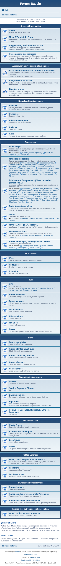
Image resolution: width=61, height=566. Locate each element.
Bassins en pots (17, 395)
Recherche (14, 468)
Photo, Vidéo (15, 425)
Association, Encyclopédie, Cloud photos (30, 66)
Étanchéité (15, 174)
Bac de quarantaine (31, 194)
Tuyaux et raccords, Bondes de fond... (44, 172)
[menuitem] (5, 10)
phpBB (17, 551)
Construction (30, 142)
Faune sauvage (16, 301)
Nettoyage (14, 265)
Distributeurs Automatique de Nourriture (38, 192)
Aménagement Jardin (30, 246)
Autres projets (24, 154)
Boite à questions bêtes (20, 206)
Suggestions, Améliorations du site (26, 45)
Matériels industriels (19, 159)
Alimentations (16, 316)
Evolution (13, 271)
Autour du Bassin (30, 420)
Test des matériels (46, 163)
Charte (12, 30)
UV (42, 170)
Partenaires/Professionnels (30, 483)
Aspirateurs (42, 168)
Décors (12, 381)
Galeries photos (16, 89)
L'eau (11, 258)
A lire (11, 134)
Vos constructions (18, 231)
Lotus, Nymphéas (17, 342)
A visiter (13, 127)
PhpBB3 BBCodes (30, 554)
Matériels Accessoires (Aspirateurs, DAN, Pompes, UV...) (31, 167)
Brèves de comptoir (18, 120)
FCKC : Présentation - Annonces (24, 513)
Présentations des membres (22, 54)
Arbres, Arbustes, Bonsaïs (21, 355)
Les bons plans (16, 474)
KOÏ (11, 284)
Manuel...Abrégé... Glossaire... (23, 225)
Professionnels (16, 487)
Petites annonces (30, 455)
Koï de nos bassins (29, 288)
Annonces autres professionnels (24, 500)
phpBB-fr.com (35, 557)
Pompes (35, 170)
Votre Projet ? (15, 147)
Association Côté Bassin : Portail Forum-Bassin (32, 70)
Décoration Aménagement (30, 377)
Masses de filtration (27, 167)
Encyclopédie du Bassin (21, 81)
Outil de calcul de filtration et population (37, 219)
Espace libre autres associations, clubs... (30, 509)
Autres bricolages (36, 248)
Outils (12, 214)
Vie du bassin (30, 254)
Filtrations (26, 189)
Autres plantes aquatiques (21, 349)
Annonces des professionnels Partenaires (29, 494)
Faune (30, 280)
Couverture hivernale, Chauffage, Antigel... (38, 174)
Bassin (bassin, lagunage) (32, 153)
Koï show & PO (31, 290)
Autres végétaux (17, 362)
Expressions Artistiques (20, 431)
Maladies (13, 323)
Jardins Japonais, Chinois (21, 388)
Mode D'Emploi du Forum (21, 37)
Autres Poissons (17, 294)
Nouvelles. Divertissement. (30, 101)
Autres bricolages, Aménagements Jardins (29, 241)
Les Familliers (16, 309)
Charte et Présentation (30, 26)
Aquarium (14, 401)
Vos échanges (16, 369)
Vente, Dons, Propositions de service (27, 459)
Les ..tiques (14, 440)
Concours (13, 114)
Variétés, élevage (46, 288)
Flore (30, 338)
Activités (13, 105)
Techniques (22, 248)
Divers (29, 202)
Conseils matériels (29, 163)
